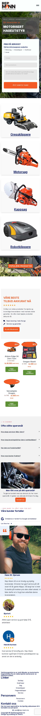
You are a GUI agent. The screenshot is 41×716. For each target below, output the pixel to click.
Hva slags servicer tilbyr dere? (12, 432)
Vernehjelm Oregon (12, 392)
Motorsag (9, 50)
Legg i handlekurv (12, 369)
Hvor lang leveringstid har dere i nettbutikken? (18, 440)
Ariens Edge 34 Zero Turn (11, 357)
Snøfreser (28, 50)
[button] (20, 433)
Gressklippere (20, 134)
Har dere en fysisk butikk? (11, 448)
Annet (7, 52)
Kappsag (20, 209)
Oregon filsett (29, 361)
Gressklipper (18, 50)
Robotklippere (20, 247)
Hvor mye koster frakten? (11, 456)
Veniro (20, 714)
